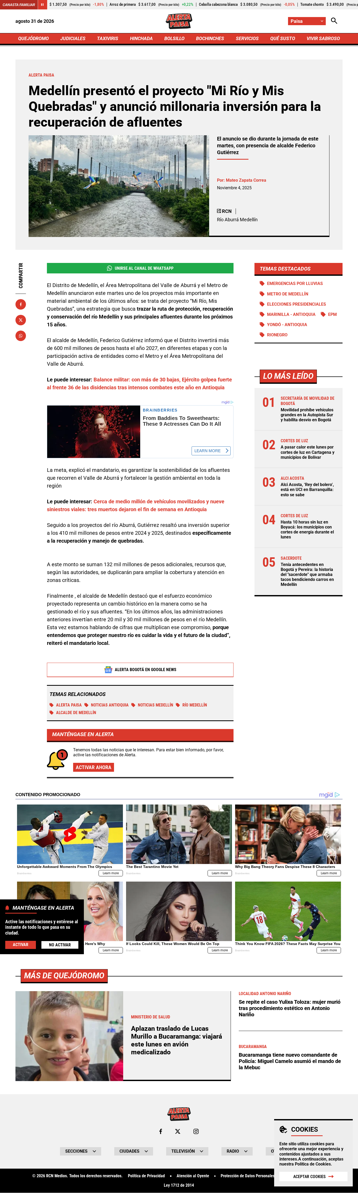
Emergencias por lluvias (295, 283)
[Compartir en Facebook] (20, 304)
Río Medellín (194, 705)
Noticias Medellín (155, 705)
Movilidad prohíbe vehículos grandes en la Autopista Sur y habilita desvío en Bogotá (307, 414)
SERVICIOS (247, 38)
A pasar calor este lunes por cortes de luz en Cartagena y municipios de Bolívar (307, 452)
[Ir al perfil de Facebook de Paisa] (160, 1131)
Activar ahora (93, 767)
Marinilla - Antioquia (291, 314)
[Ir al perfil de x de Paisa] (177, 1131)
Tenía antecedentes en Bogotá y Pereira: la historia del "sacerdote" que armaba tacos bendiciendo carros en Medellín (307, 574)
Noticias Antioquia (110, 705)
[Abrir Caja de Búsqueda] (334, 21)
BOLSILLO (174, 38)
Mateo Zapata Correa (246, 180)
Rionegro (277, 334)
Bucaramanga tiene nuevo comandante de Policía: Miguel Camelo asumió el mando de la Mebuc (290, 1061)
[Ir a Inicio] (179, 21)
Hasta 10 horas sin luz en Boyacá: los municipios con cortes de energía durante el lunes (307, 530)
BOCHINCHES (210, 38)
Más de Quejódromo (64, 975)
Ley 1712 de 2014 (179, 1185)
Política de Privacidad (146, 1176)
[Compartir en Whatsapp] (20, 336)
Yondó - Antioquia (287, 324)
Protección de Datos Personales (248, 1176)
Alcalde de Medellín (76, 712)
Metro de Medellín (287, 293)
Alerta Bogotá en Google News (145, 669)
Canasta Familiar (19, 5)
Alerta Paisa (69, 705)
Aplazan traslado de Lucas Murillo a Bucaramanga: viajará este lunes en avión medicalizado (176, 1040)
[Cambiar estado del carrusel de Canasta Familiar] (42, 4)
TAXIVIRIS (107, 38)
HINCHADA (141, 38)
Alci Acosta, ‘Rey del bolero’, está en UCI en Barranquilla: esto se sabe (307, 489)
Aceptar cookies (309, 1176)
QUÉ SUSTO (282, 38)
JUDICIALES (72, 38)
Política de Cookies (313, 1164)
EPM (332, 314)
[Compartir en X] (20, 320)
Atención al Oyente (193, 1176)
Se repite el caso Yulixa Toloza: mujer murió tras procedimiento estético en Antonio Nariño (289, 1008)
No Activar (60, 945)
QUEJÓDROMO (33, 38)
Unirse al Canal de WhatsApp (144, 268)
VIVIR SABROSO (323, 38)
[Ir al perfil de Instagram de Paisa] (196, 1131)
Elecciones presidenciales (296, 304)
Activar (20, 944)
